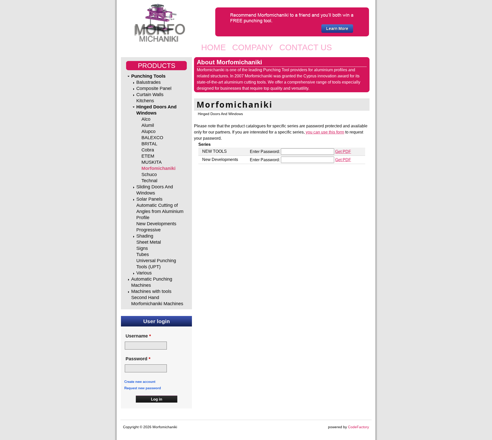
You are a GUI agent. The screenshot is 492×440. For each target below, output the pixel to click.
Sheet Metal (148, 242)
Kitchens (145, 100)
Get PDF (343, 151)
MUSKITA (151, 162)
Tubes (142, 254)
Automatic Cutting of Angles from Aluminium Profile (159, 211)
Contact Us (305, 47)
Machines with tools (151, 291)
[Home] (158, 23)
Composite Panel (153, 88)
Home (213, 47)
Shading (144, 236)
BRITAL (149, 143)
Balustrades (148, 82)
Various (144, 272)
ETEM (147, 156)
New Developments (156, 223)
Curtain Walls (149, 94)
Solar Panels (149, 199)
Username (138, 336)
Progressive (148, 229)
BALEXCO (152, 137)
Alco (145, 119)
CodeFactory (358, 427)
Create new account (139, 382)
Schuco (149, 174)
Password (138, 358)
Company (252, 47)
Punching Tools (148, 76)
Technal (149, 180)
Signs (142, 248)
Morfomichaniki (158, 168)
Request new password (142, 388)
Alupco (148, 131)
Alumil (147, 125)
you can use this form (325, 132)
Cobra (147, 149)
